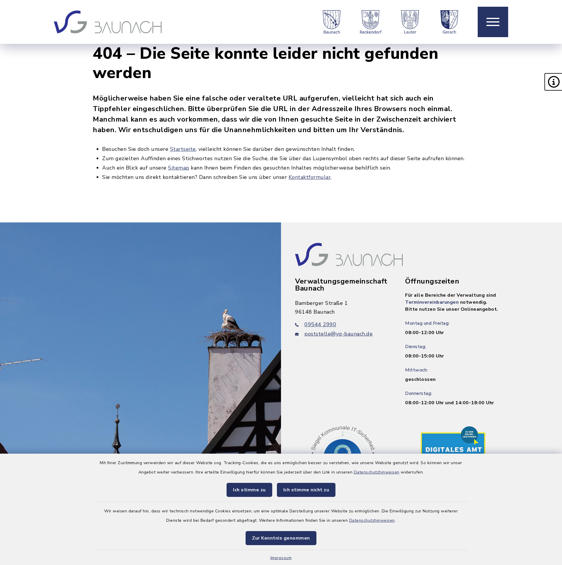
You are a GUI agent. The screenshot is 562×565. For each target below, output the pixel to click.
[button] (553, 82)
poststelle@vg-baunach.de (338, 333)
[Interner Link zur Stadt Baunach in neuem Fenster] (331, 22)
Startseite (183, 149)
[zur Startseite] (108, 22)
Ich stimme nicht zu (306, 490)
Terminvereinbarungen (432, 302)
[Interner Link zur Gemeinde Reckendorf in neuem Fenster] (371, 22)
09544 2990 (320, 324)
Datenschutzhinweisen (377, 472)
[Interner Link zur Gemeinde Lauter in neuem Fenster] (410, 22)
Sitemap (178, 167)
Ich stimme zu (249, 490)
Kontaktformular (310, 177)
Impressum (281, 558)
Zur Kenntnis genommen (281, 538)
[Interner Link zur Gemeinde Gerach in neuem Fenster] (449, 22)
